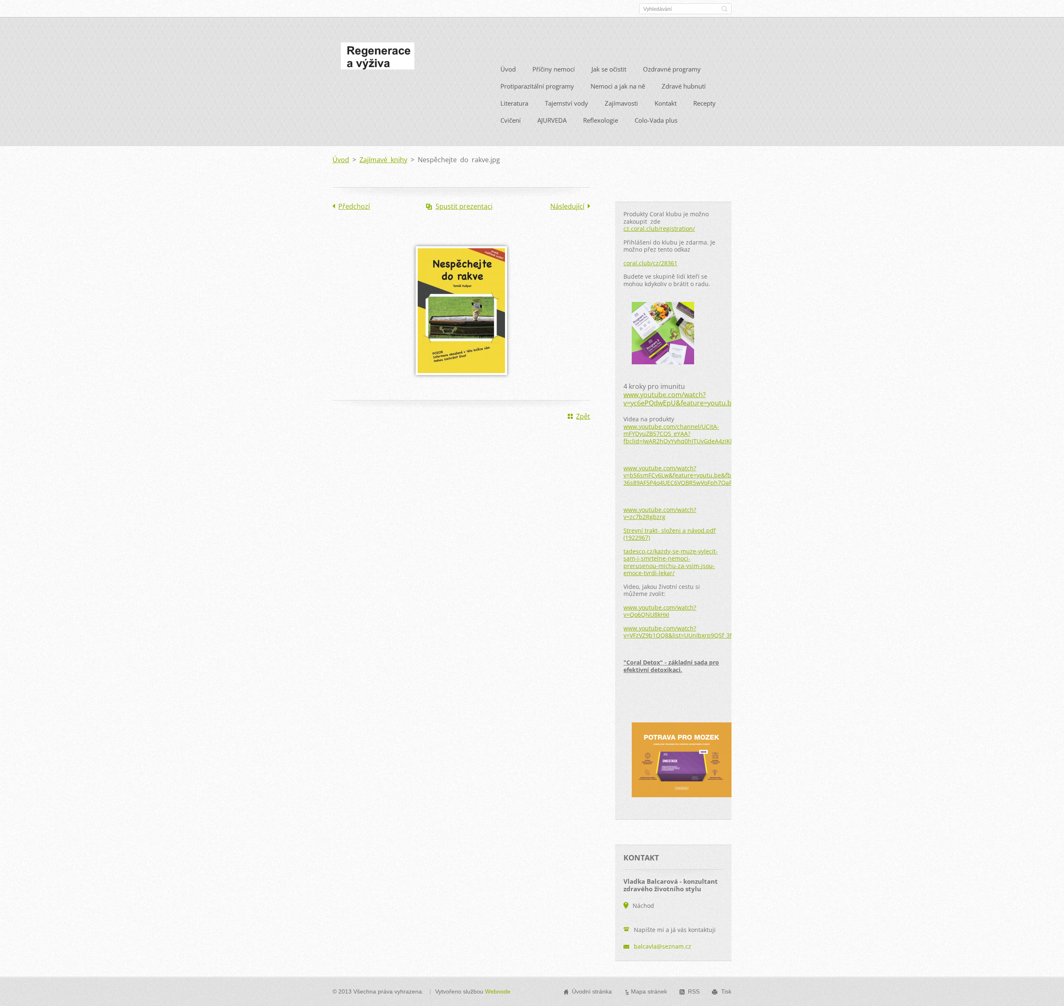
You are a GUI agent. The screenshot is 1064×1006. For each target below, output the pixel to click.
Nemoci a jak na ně (618, 86)
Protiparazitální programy (537, 86)
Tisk (726, 991)
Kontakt (666, 103)
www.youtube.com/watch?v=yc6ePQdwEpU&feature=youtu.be (679, 399)
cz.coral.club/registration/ (659, 228)
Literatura (514, 103)
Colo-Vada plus (656, 120)
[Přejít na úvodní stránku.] (377, 58)
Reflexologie (600, 120)
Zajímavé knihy (383, 159)
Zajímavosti (621, 103)
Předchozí (354, 206)
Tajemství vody (566, 103)
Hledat (724, 8)
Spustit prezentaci (464, 206)
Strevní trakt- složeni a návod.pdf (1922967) (669, 534)
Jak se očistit (608, 69)
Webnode (497, 991)
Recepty (704, 103)
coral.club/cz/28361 (650, 263)
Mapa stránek (649, 991)
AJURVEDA (551, 120)
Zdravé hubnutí (684, 86)
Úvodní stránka (592, 991)
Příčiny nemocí (553, 69)
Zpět (583, 416)
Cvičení (510, 120)
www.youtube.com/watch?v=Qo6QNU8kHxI (659, 611)
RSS (693, 991)
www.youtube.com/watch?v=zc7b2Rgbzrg (659, 513)
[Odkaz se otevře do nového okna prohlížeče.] (461, 381)
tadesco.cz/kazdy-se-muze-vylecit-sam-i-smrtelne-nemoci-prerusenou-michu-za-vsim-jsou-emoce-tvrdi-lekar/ (670, 562)
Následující (567, 206)
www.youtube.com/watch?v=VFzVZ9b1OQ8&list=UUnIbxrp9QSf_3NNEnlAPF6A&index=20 (708, 632)
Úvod (508, 69)
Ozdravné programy (672, 69)
